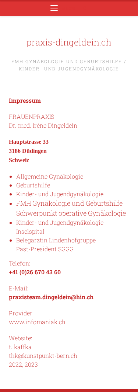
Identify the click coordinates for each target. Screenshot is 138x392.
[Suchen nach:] (83, 8)
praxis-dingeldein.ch (69, 42)
